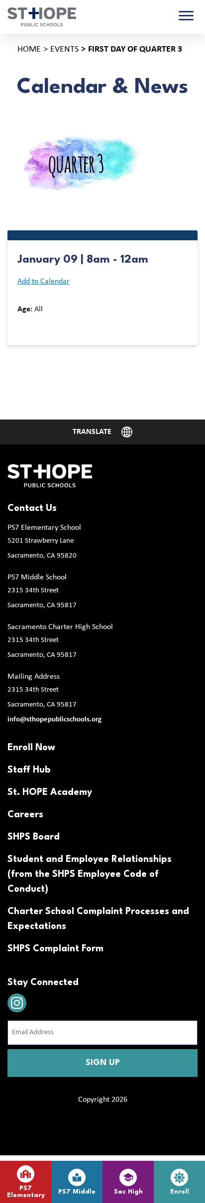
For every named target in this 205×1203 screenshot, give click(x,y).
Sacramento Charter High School (60, 627)
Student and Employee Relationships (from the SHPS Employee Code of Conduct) (89, 874)
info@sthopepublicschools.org (54, 719)
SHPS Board (33, 837)
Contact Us (32, 508)
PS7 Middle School (37, 577)
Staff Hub (28, 770)
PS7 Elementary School (44, 528)
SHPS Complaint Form (55, 948)
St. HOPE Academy (49, 792)
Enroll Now (31, 747)
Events (64, 49)
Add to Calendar (43, 281)
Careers (25, 814)
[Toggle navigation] (186, 16)
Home (29, 49)
